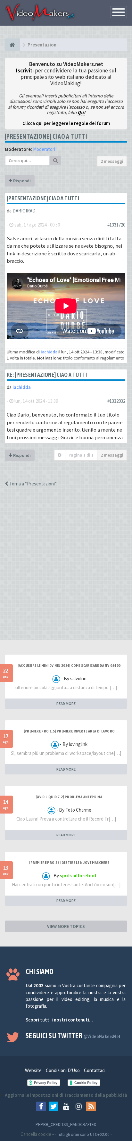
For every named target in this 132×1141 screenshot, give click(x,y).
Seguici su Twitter (73, 1035)
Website (33, 1070)
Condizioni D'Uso (63, 1070)
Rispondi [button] (21, 181)
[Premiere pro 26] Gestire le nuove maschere (69, 862)
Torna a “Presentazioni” (32, 484)
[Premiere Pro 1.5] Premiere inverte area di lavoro (69, 731)
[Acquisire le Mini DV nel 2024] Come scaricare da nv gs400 (69, 665)
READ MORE (66, 703)
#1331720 (116, 225)
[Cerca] (55, 160)
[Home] (12, 44)
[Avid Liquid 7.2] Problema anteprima (69, 797)
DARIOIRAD (24, 211)
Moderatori (44, 149)
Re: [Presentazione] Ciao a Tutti (47, 374)
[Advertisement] (66, 569)
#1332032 (116, 401)
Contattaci (94, 1070)
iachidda (49, 352)
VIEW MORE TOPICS (66, 926)
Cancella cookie (36, 1134)
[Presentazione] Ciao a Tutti (46, 136)
